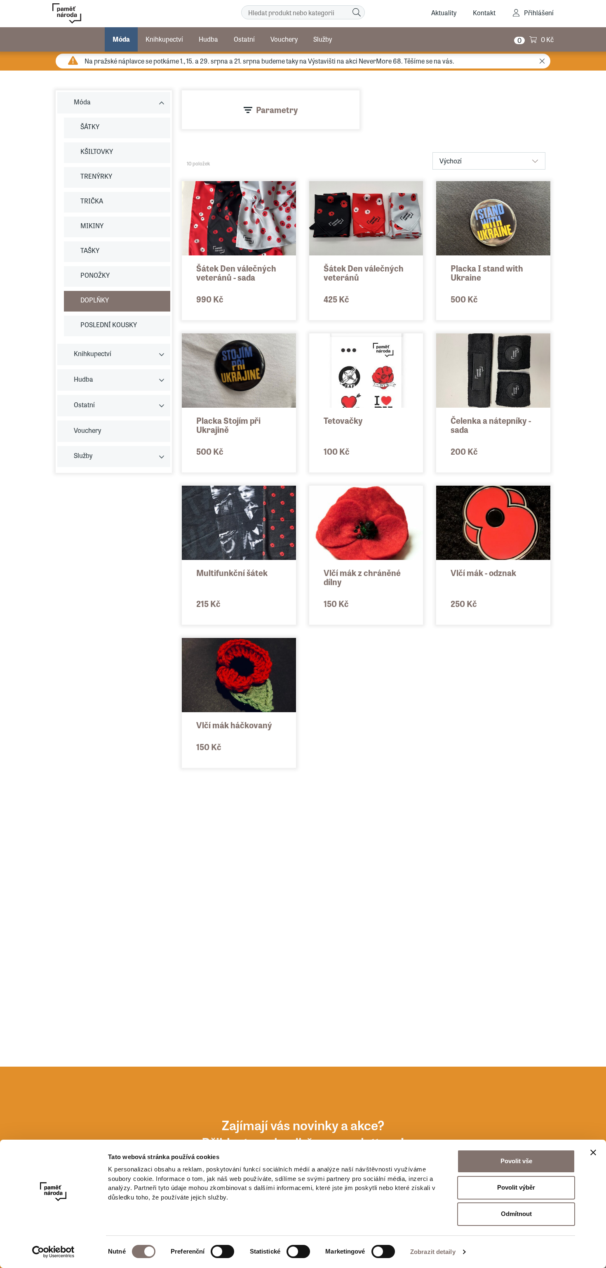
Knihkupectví (164, 39)
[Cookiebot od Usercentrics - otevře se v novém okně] (53, 1252)
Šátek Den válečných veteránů (364, 272)
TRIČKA (91, 200)
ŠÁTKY (89, 126)
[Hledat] (356, 12)
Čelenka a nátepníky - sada (491, 424)
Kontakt (484, 12)
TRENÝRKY (96, 176)
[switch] (222, 1251)
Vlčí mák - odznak (483, 573)
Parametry (277, 110)
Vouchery (284, 39)
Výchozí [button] (450, 160)
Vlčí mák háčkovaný (234, 725)
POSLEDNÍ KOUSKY (108, 324)
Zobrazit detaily (433, 1251)
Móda (121, 39)
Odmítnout (516, 1213)
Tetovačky (343, 420)
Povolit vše (516, 1160)
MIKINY (91, 225)
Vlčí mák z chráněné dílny (362, 577)
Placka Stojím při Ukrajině (228, 424)
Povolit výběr (516, 1187)
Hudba (208, 39)
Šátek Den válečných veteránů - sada (236, 272)
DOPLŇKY (94, 300)
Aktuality (443, 12)
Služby (322, 39)
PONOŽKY (95, 275)
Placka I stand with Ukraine (487, 272)
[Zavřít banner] (593, 1152)
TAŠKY (89, 250)
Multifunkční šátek (232, 573)
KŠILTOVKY (96, 151)
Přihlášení (539, 12)
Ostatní (244, 39)
